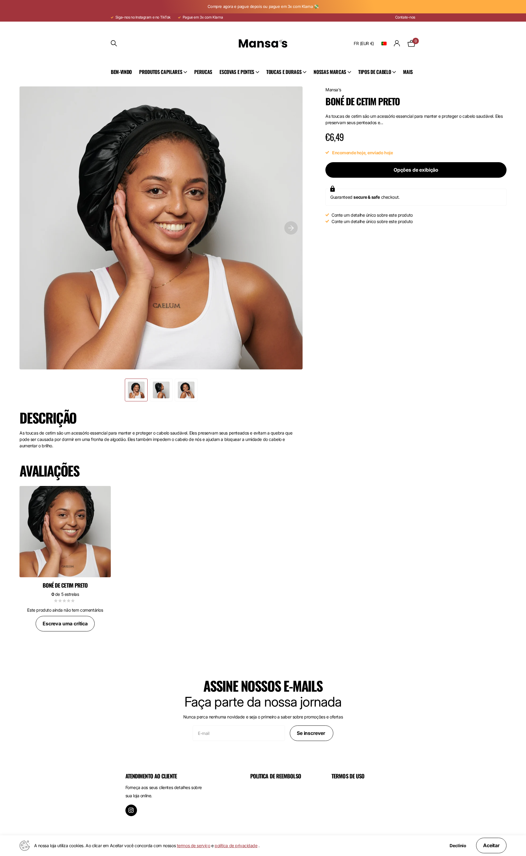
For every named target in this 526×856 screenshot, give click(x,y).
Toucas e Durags (283, 71)
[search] (114, 43)
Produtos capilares (160, 71)
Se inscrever (311, 733)
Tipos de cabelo (374, 71)
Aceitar (491, 845)
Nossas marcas (330, 71)
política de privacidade (236, 845)
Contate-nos (405, 17)
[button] (291, 227)
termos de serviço (193, 845)
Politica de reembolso (275, 776)
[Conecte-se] (397, 43)
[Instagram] (131, 810)
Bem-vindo (121, 71)
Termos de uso (347, 776)
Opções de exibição (416, 170)
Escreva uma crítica (65, 623)
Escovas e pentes (236, 71)
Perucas (203, 71)
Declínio (458, 845)
